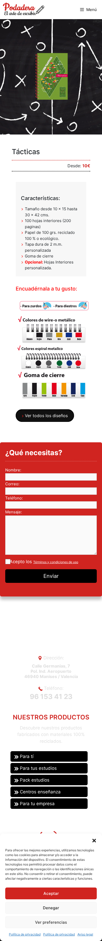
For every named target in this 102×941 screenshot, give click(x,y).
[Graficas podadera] (23, 9)
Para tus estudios (38, 768)
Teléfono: (14, 498)
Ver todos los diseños (46, 415)
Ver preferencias (51, 922)
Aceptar (51, 893)
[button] (94, 840)
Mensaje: (13, 511)
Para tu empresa (37, 803)
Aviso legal (85, 934)
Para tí (26, 756)
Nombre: (13, 469)
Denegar (51, 907)
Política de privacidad (25, 934)
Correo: (12, 483)
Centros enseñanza (40, 791)
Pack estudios (34, 780)
